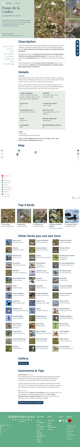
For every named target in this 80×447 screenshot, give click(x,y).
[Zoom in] (78, 157)
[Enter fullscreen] (78, 154)
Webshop (51, 420)
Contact (50, 429)
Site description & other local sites (29, 135)
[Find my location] (2, 150)
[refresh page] (2, 157)
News (49, 423)
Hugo (11, 33)
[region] (40, 173)
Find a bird (40, 429)
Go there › (8, 64)
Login (67, 2)
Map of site (22, 133)
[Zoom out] (78, 160)
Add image (24, 363)
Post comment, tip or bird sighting (31, 402)
